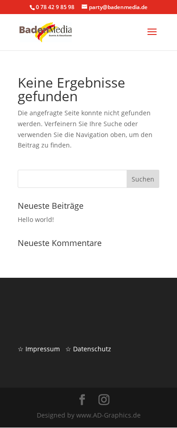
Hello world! (36, 219)
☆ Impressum (39, 348)
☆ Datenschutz (88, 348)
